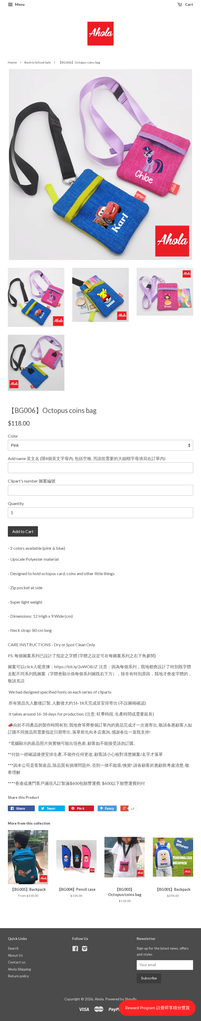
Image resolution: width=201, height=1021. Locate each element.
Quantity (16, 503)
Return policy (18, 976)
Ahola (99, 999)
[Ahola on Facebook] (75, 950)
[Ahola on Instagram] (84, 950)
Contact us (16, 962)
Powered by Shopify (121, 999)
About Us (15, 955)
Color (13, 435)
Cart (188, 4)
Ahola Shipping (19, 969)
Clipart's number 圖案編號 (31, 480)
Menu (19, 4)
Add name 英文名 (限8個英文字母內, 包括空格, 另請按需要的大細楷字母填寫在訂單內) (86, 458)
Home (12, 62)
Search (13, 948)
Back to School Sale (37, 62)
